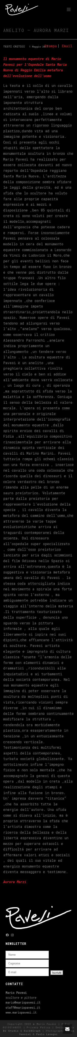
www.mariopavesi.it (21, 1012)
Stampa (50, 46)
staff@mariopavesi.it (23, 1007)
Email (67, 46)
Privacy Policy (38, 1027)
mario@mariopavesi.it (23, 1002)
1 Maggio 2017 (38, 46)
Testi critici (14, 46)
